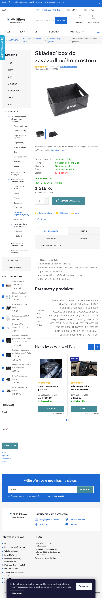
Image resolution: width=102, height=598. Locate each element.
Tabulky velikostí (11, 551)
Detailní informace (58, 150)
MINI (10, 104)
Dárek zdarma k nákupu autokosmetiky (44, 544)
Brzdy (16, 152)
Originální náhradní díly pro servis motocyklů (18, 119)
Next (97, 347)
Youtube (73, 524)
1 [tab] (66, 420)
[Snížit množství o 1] (46, 202)
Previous (91, 347)
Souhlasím (84, 586)
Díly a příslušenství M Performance (21, 225)
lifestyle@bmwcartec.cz (49, 519)
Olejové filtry (19, 142)
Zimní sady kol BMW (19, 187)
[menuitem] (9, 32)
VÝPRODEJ (13, 260)
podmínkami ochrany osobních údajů (48, 496)
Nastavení (17, 593)
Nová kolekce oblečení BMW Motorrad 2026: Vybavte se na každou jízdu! (47, 552)
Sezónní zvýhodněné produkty (19, 251)
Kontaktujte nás (10, 555)
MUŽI (10, 63)
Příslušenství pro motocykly (18, 173)
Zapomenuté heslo (6, 460)
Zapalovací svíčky (21, 157)
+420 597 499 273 (77, 519)
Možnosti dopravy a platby (15, 565)
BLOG (4, 10)
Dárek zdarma (38, 2)
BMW (10, 97)
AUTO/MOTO (13, 111)
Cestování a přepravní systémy (21, 213)
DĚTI (10, 77)
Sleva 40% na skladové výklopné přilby (17, 2)
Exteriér (17, 198)
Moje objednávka (11, 569)
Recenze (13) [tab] (51, 238)
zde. (69, 586)
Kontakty (8, 579)
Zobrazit (51, 409)
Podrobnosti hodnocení (68, 67)
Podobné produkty (49, 245)
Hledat (61, 20)
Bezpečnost (18, 203)
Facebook (43, 524)
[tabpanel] (51, 384)
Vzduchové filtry (20, 147)
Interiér (16, 193)
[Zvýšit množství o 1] (46, 199)
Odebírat (85, 489)
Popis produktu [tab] (51, 231)
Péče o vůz (18, 219)
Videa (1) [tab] (84, 231)
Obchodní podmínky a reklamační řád (13, 560)
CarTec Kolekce (14, 267)
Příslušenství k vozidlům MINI (17, 244)
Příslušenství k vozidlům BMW (17, 180)
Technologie (18, 208)
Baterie (16, 166)
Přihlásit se (10, 445)
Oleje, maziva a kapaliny (20, 136)
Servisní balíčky (20, 131)
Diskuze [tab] (83, 238)
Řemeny (17, 161)
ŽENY (10, 70)
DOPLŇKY (12, 84)
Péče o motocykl (20, 126)
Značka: (40, 219)
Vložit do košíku (70, 200)
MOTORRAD (13, 91)
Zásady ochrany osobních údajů (15, 573)
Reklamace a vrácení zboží (15, 547)
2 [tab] (68, 420)
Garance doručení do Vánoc (46, 558)
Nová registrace (5, 454)
